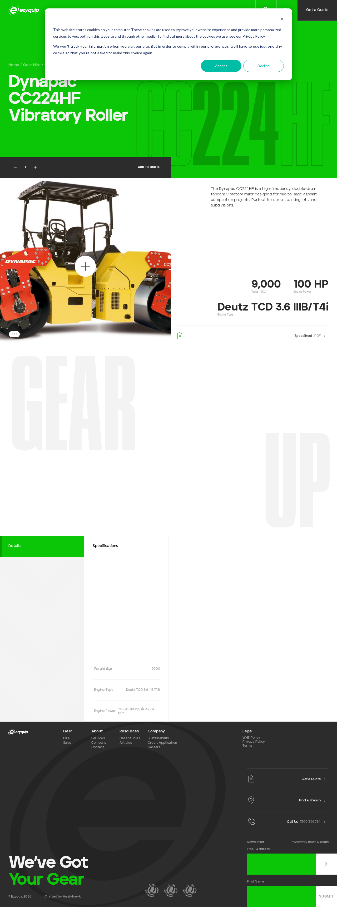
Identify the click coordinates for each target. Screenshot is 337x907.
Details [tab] (14, 546)
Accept (221, 65)
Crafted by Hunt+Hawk (62, 896)
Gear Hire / (33, 65)
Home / (15, 65)
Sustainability (158, 738)
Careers (154, 747)
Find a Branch (310, 800)
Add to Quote (149, 167)
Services (98, 738)
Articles (126, 743)
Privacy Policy (253, 741)
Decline (263, 65)
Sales (67, 743)
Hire (66, 738)
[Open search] (85, 266)
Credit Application (162, 743)
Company (99, 743)
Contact (97, 747)
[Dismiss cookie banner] (282, 20)
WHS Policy (251, 738)
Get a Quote (317, 10)
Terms (247, 745)
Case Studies (130, 738)
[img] (23, 10)
